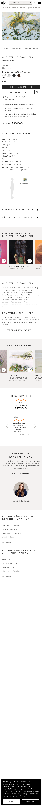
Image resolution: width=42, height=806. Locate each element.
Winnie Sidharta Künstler (12, 537)
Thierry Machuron (18, 378)
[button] (39, 3)
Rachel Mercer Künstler (11, 533)
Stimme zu (11, 802)
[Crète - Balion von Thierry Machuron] (21, 361)
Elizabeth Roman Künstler (12, 529)
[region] (21, 426)
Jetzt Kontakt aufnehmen (19, 330)
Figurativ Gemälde (33, 8)
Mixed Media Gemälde (11, 571)
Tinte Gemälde (8, 567)
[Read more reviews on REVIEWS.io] (21, 408)
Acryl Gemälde (8, 560)
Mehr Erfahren (20, 796)
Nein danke (30, 802)
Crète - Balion (13, 375)
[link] (30, 3)
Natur (11, 147)
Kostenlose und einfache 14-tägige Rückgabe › (20, 104)
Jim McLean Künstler (10, 526)
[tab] (21, 133)
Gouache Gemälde (9, 563)
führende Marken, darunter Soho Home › (18, 116)
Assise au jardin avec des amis (20, 266)
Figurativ (9, 145)
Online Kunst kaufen (9, 8)
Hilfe (6, 48)
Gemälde (21, 8)
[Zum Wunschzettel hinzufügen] (37, 92)
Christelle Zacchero (18, 57)
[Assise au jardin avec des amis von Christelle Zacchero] (21, 252)
